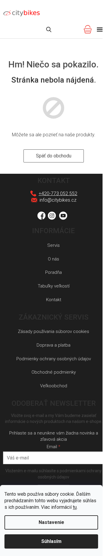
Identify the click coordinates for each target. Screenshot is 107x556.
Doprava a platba (53, 345)
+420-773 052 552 (58, 193)
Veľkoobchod (53, 385)
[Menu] (100, 29)
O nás (53, 259)
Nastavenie (51, 522)
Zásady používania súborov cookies (53, 331)
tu (75, 507)
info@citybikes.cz (58, 200)
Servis (53, 245)
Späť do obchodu (53, 156)
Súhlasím (51, 541)
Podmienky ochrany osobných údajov (53, 358)
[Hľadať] (49, 29)
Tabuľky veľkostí (54, 286)
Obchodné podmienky (54, 372)
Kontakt (53, 299)
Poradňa (53, 272)
